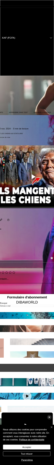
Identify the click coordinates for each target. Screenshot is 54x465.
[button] (27, 38)
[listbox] (27, 38)
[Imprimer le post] (8, 219)
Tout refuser (27, 453)
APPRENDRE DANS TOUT (18, 112)
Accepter (26, 447)
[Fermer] (49, 429)
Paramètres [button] (27, 459)
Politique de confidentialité (31, 439)
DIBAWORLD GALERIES (42, 112)
